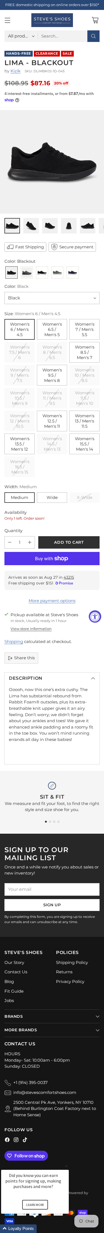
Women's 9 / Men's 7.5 (19, 375)
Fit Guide (14, 991)
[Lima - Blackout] (52, 162)
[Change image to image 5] (87, 225)
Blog (9, 981)
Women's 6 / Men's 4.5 (19, 329)
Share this (24, 657)
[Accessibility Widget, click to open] (95, 616)
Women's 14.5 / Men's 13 (52, 444)
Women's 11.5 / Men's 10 (84, 398)
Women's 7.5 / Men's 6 (19, 352)
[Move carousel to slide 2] (50, 822)
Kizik (16, 70)
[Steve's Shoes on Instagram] (16, 1140)
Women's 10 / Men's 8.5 (84, 375)
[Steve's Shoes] (52, 20)
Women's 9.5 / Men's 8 (52, 375)
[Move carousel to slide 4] (58, 822)
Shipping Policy (72, 962)
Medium (19, 497)
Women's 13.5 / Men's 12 (19, 444)
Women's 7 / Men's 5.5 (84, 329)
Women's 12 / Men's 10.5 (19, 421)
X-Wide (84, 497)
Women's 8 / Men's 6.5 (52, 352)
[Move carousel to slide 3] (54, 822)
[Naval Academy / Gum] (72, 273)
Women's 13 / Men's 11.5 (84, 421)
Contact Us (15, 971)
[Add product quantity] (30, 542)
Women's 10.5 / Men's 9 (19, 398)
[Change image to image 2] (31, 225)
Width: (20, 486)
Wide (52, 497)
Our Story (14, 962)
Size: (32, 313)
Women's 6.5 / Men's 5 (52, 329)
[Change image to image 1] (12, 225)
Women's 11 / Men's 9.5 (52, 398)
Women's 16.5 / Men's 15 (19, 467)
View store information (31, 628)
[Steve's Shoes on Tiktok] (25, 1140)
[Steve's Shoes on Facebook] (7, 1140)
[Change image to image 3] (50, 225)
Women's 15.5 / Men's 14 (84, 444)
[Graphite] (27, 273)
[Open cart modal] (95, 20)
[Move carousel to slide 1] (46, 822)
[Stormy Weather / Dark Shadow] (57, 273)
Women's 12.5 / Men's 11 (52, 421)
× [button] (66, 1166)
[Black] (42, 273)
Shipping (13, 641)
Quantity (13, 530)
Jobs (9, 1000)
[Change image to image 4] (69, 225)
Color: (16, 286)
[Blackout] (11, 273)
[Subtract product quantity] (10, 542)
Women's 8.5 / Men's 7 (84, 352)
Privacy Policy (70, 981)
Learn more (35, 1205)
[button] (41, 1228)
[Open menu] (7, 20)
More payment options (52, 600)
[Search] (93, 36)
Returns (64, 971)
